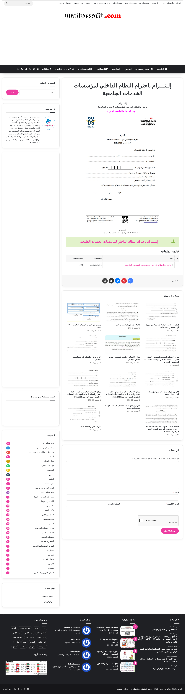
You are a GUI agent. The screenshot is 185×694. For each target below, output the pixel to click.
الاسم (176, 492)
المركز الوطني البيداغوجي (43, 546)
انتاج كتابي (42, 642)
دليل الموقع (7, 689)
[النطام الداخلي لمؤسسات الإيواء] (122, 312)
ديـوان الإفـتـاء (48, 559)
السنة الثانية (30, 637)
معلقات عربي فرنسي (45, 448)
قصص (88, 3)
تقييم (24, 642)
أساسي (128, 69)
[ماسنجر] (117, 280)
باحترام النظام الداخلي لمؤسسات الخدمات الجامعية (148, 265)
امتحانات (101, 69)
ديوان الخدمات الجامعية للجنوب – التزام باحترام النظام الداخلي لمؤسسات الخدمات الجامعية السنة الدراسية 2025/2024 (84, 394)
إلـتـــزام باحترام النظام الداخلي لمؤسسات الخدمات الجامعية (119, 241)
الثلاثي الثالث (41, 633)
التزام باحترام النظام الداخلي (89, 427)
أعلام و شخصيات (47, 541)
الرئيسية (155, 3)
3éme (44, 628)
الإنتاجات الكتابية (47, 466)
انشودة (32, 642)
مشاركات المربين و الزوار (43, 497)
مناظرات (50, 550)
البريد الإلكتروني (172, 504)
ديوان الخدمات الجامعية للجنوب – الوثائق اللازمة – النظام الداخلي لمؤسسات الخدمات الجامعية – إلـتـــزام (161, 359)
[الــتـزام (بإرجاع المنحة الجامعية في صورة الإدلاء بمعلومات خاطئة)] (161, 312)
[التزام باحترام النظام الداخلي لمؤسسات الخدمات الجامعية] (161, 379)
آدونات (51, 457)
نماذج (15, 647)
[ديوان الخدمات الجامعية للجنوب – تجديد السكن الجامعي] (122, 344)
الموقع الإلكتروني (114, 504)
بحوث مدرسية (48, 519)
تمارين (51, 475)
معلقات (46, 69)
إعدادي (116, 69)
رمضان (51, 568)
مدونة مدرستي (47, 596)
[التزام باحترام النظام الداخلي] (83, 414)
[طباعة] (105, 280)
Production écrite (25, 628)
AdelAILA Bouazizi (72, 627)
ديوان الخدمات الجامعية (44, 528)
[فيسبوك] (130, 280)
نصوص (51, 555)
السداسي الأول (48, 515)
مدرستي (32, 647)
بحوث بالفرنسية (131, 3)
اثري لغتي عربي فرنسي (101, 3)
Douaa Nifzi (75, 640)
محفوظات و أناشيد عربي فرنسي (41, 452)
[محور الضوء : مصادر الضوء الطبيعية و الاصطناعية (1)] (127, 655)
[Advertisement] (92, 43)
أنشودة (13, 628)
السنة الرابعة (17, 637)
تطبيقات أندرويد (65, 3)
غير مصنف (49, 483)
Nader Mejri (74, 652)
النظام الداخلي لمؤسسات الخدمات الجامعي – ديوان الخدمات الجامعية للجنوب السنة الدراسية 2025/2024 (161, 429)
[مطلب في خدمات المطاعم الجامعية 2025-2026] (83, 312)
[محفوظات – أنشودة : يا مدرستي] (127, 643)
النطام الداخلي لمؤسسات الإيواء (127, 325)
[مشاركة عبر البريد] (111, 280)
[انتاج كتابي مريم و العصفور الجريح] (127, 667)
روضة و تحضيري (143, 69)
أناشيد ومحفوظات (47, 501)
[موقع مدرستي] (92, 15)
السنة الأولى (29, 633)
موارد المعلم (117, 3)
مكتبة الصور (49, 510)
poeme (36, 628)
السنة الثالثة (41, 637)
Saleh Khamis (74, 664)
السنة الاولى (17, 633)
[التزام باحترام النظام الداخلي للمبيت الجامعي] (83, 344)
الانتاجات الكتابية (64, 69)
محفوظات (84, 69)
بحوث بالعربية (144, 3)
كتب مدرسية (78, 3)
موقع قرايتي (48, 602)
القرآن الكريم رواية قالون (44, 573)
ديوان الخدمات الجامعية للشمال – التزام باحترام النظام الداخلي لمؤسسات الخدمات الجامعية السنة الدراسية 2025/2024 (123, 394)
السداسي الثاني (47, 533)
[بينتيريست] (124, 280)
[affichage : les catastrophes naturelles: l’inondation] (127, 631)
